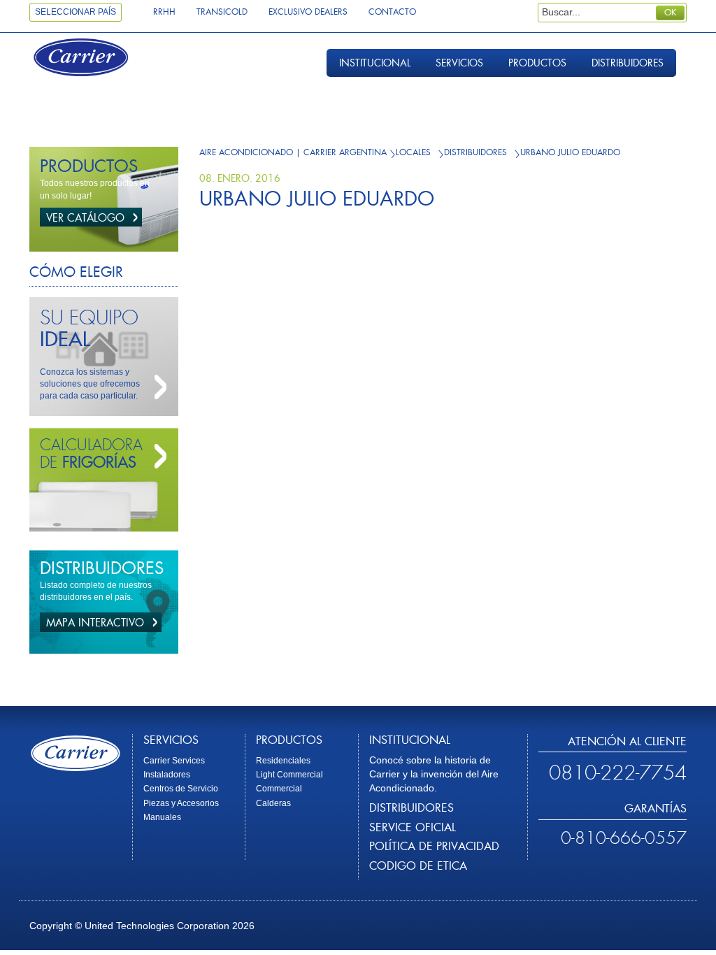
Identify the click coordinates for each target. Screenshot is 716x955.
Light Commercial (289, 775)
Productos (537, 63)
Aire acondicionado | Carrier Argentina (293, 152)
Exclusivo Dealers (308, 11)
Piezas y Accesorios (181, 803)
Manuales (162, 817)
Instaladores (166, 775)
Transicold (222, 11)
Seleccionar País (75, 12)
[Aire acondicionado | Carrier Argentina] (93, 59)
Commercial (279, 789)
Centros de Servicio (180, 789)
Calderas (273, 803)
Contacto (392, 11)
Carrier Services (174, 761)
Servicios (459, 63)
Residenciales (283, 761)
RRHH (164, 11)
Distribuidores (628, 63)
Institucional (374, 63)
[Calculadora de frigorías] (157, 456)
